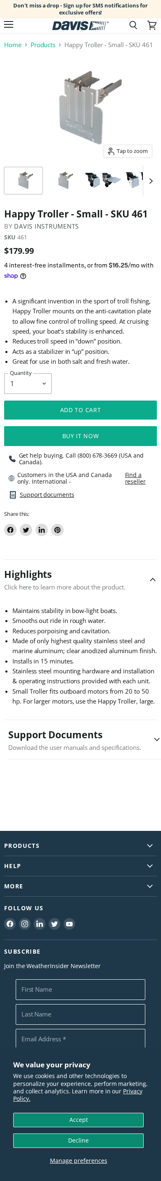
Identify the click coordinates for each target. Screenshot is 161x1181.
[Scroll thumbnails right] (149, 181)
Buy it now (80, 436)
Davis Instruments (46, 226)
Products (43, 44)
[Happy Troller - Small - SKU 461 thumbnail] (23, 180)
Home (12, 44)
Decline (78, 1140)
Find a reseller (135, 478)
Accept (78, 1120)
